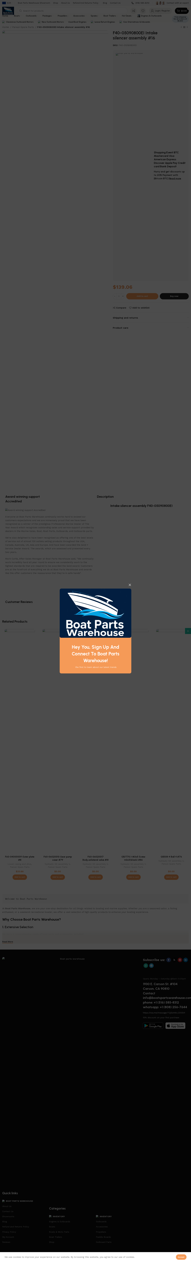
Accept (181, 1257)
